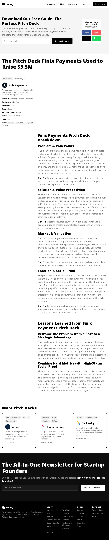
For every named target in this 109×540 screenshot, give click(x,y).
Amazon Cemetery (54, 526)
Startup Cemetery (54, 520)
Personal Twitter (98, 513)
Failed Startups (68, 516)
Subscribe (81, 523)
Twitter (5, 125)
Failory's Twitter (98, 510)
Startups (65, 520)
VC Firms (65, 528)
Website (10, 122)
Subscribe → (100, 4)
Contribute (81, 516)
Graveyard (72, 4)
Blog (62, 4)
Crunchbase (19, 122)
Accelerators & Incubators (67, 524)
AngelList (29, 122)
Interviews (51, 4)
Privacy (79, 526)
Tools (49, 529)
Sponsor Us (81, 510)
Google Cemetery (53, 523)
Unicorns (65, 513)
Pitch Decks (7, 79)
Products (85, 4)
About (79, 520)
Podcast (50, 516)
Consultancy (82, 513)
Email (94, 516)
